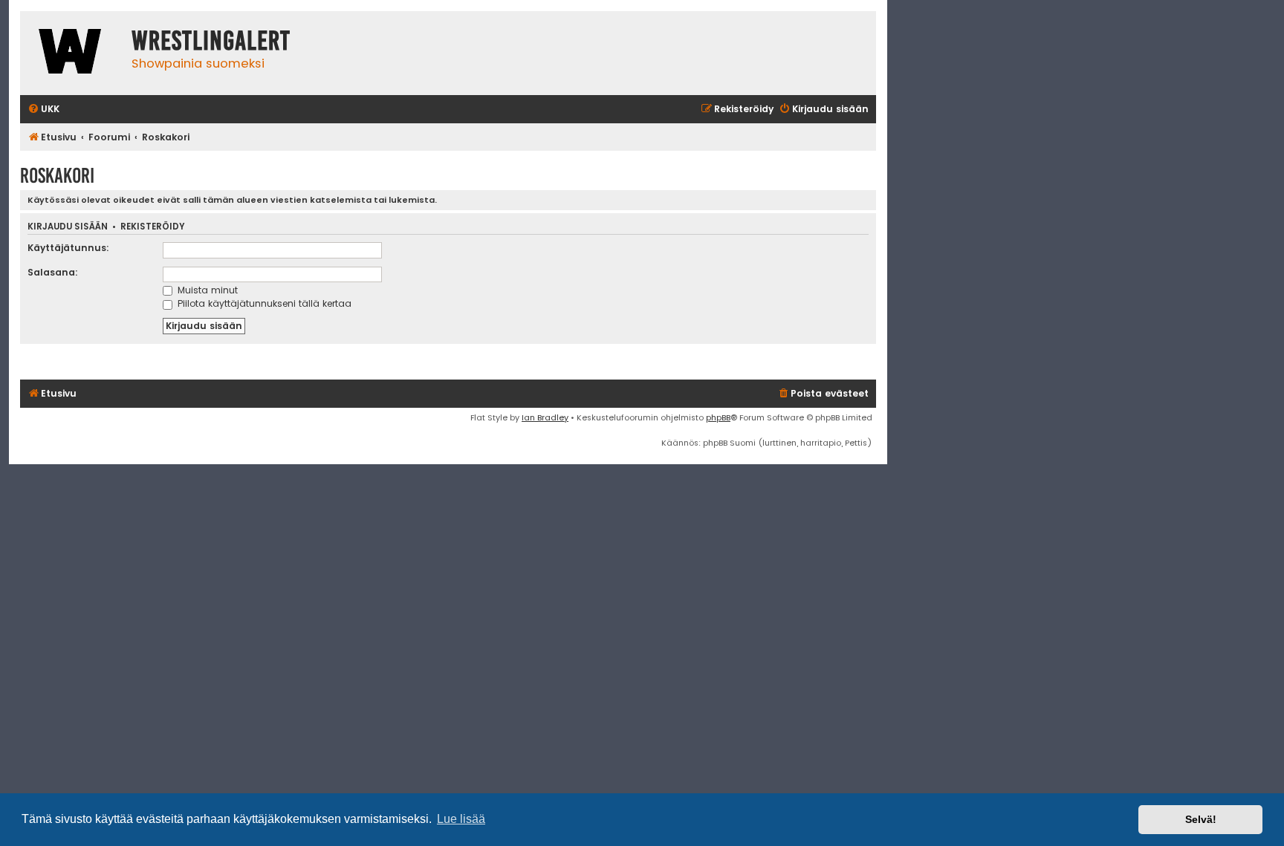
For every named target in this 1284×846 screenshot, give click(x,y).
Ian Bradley (545, 417)
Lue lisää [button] (461, 819)
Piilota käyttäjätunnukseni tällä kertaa (263, 303)
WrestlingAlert (211, 41)
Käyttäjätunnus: (68, 247)
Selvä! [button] (1200, 819)
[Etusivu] (72, 53)
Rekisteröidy (152, 226)
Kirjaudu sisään (67, 226)
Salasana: (52, 272)
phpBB (718, 417)
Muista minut (206, 290)
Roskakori (57, 175)
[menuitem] (43, 110)
